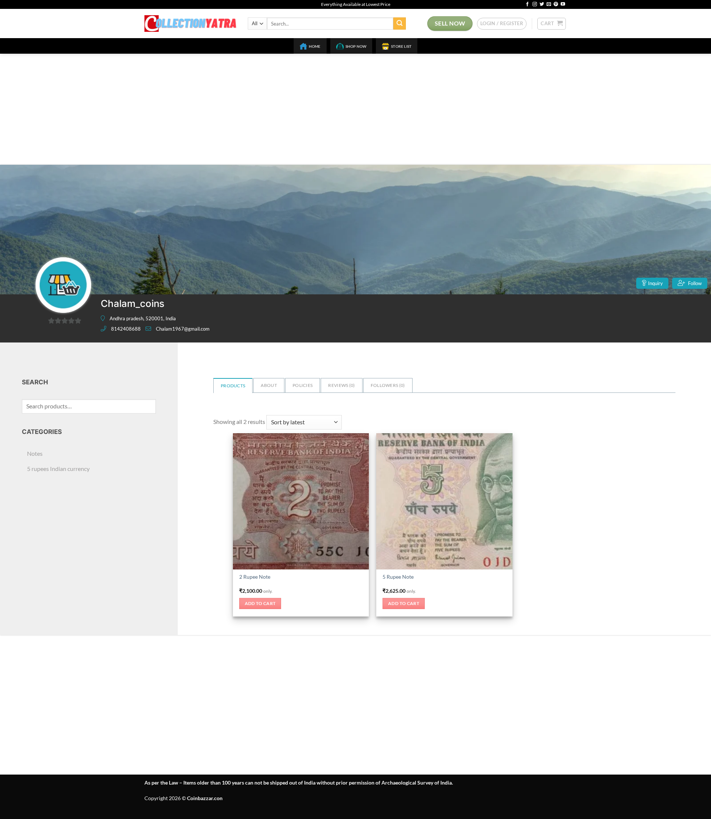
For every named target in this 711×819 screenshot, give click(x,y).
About (269, 385)
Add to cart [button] (260, 603)
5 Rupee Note (398, 577)
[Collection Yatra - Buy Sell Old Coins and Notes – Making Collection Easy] (190, 23)
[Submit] (399, 23)
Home (315, 46)
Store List (401, 46)
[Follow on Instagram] (535, 4)
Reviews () (341, 385)
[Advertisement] (355, 109)
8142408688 (126, 329)
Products (233, 385)
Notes (35, 453)
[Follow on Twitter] (542, 4)
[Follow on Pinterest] (556, 4)
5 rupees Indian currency (58, 468)
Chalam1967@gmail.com (183, 329)
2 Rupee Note (254, 577)
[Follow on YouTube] (563, 4)
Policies (303, 385)
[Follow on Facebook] (527, 4)
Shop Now (356, 46)
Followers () (388, 385)
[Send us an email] (549, 4)
